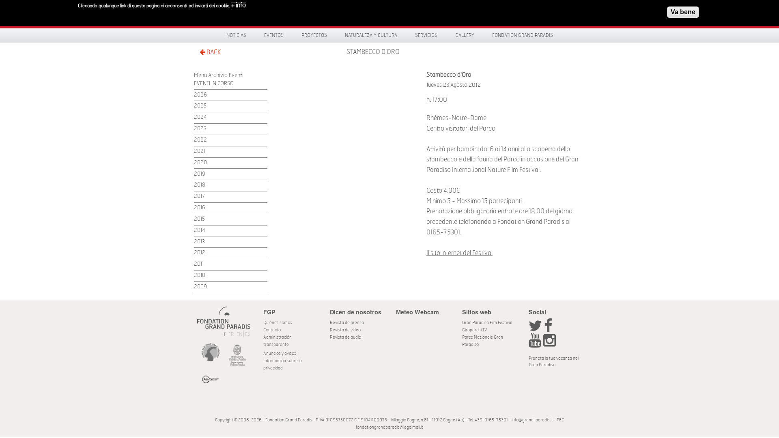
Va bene (683, 12)
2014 (199, 230)
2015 (199, 219)
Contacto (272, 330)
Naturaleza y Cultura (371, 35)
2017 (199, 196)
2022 (200, 140)
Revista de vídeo (345, 330)
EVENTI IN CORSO (214, 83)
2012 (199, 253)
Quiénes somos (277, 322)
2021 (199, 151)
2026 (200, 95)
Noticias (236, 35)
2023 (200, 128)
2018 (199, 185)
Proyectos (314, 35)
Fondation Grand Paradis (522, 35)
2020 (200, 162)
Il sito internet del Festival (459, 253)
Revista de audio (345, 337)
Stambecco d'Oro (373, 52)
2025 (200, 106)
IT (224, 334)
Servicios (426, 35)
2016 (199, 207)
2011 (199, 264)
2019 (199, 174)
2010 (199, 275)
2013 (199, 242)
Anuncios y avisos (279, 353)
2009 (200, 287)
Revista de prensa (347, 322)
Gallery (464, 35)
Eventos (274, 35)
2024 (200, 117)
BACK (213, 52)
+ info (238, 5)
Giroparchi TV (474, 330)
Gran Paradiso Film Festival (487, 322)
